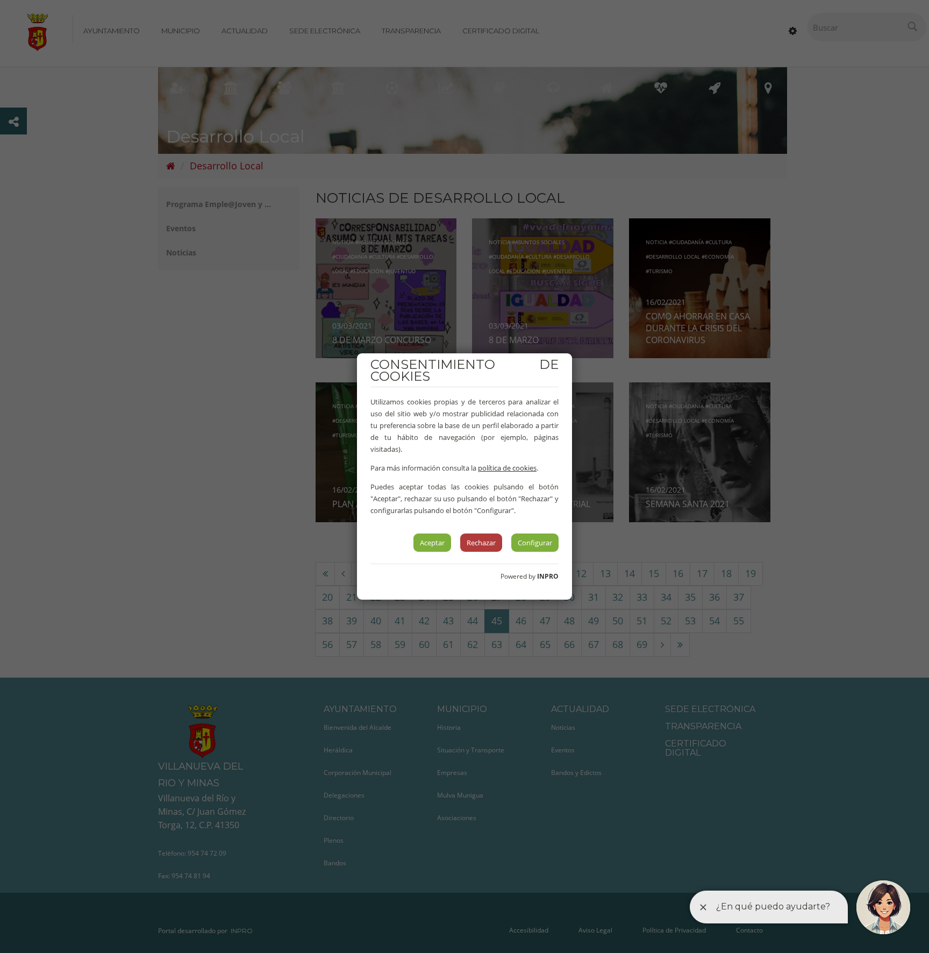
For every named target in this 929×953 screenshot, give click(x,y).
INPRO (548, 576)
